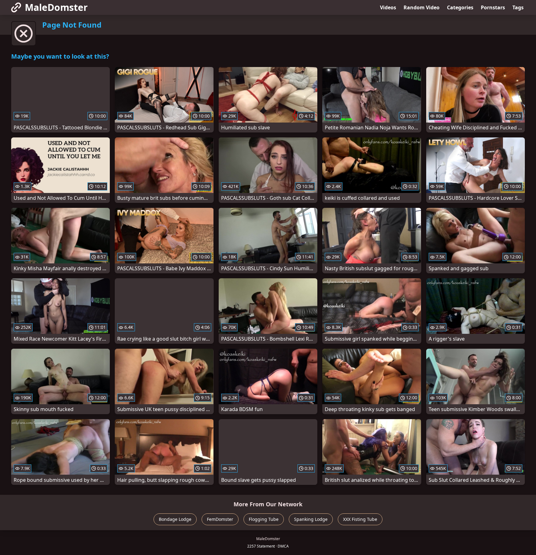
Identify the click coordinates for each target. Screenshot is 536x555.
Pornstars (493, 7)
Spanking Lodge (311, 519)
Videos (388, 7)
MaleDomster (56, 7)
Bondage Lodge (175, 519)
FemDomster (220, 519)
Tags (518, 7)
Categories (460, 7)
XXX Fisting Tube (360, 519)
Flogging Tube (264, 519)
